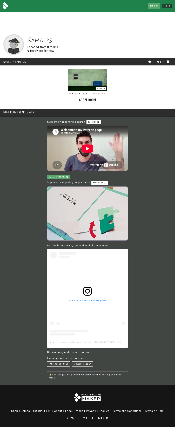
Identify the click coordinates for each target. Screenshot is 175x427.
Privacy (91, 411)
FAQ (48, 411)
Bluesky (85, 352)
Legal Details (74, 411)
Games (25, 411)
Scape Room (87, 99)
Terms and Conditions (127, 411)
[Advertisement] (87, 23)
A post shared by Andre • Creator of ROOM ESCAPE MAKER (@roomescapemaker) (101, 342)
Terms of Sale (154, 411)
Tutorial (38, 411)
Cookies (104, 411)
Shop (14, 411)
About (58, 411)
